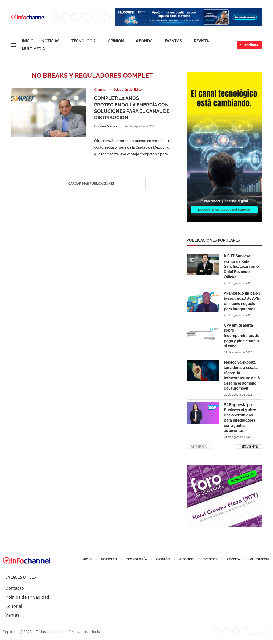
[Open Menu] (13, 45)
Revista (201, 41)
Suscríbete (249, 45)
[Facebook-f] (216, 631)
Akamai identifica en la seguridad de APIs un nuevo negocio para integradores (242, 301)
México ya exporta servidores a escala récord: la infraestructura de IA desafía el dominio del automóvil (242, 375)
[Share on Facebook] (128, 165)
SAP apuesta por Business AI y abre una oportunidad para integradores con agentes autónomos (240, 418)
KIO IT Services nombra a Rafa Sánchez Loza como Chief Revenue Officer (241, 266)
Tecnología (83, 41)
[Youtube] (95, 17)
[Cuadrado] (224, 467)
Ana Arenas (108, 126)
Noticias (50, 41)
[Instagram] (75, 17)
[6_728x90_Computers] (188, 10)
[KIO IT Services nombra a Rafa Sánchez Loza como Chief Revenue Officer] (203, 264)
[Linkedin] (85, 17)
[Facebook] (55, 17)
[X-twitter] (226, 631)
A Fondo (144, 41)
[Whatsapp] (106, 17)
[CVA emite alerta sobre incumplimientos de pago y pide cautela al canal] (203, 333)
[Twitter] (65, 17)
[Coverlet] (224, 74)
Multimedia (33, 49)
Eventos (173, 41)
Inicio (28, 41)
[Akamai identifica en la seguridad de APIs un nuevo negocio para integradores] (203, 301)
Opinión (116, 41)
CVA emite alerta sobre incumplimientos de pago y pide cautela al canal (241, 335)
